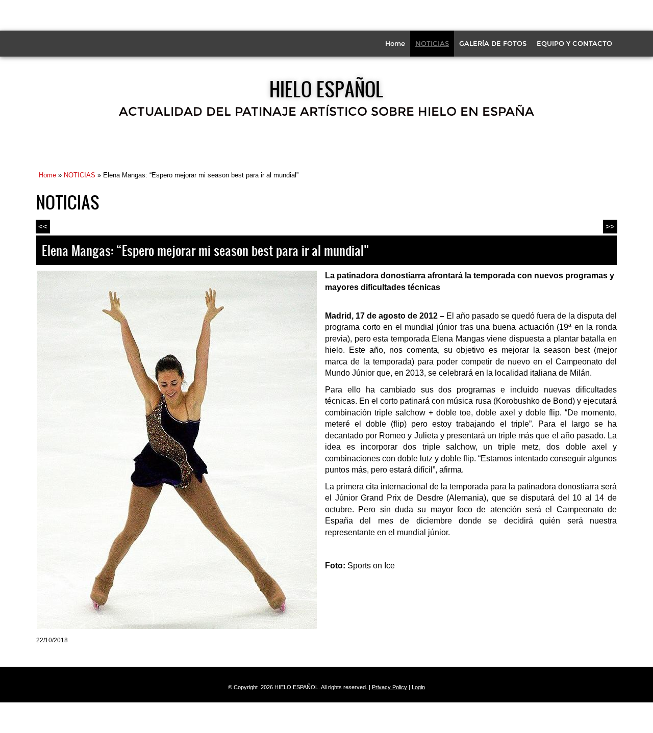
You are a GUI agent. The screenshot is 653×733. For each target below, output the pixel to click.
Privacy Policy (389, 687)
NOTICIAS (432, 43)
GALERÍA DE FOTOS (492, 43)
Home (395, 43)
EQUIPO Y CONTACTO (574, 43)
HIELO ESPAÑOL (326, 88)
